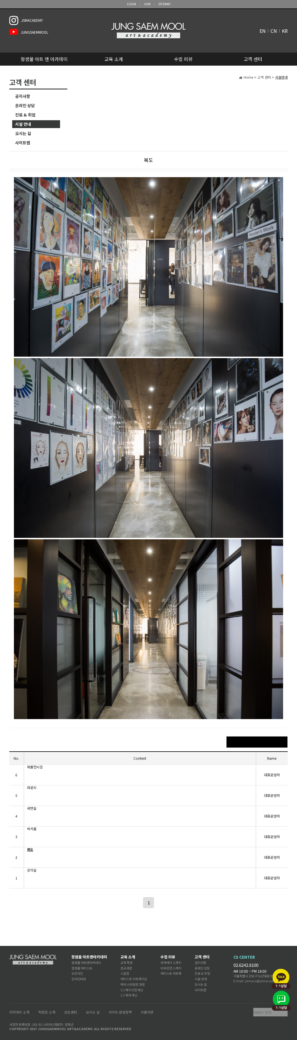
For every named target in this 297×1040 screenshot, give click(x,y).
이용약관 (147, 1012)
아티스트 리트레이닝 (133, 978)
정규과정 (126, 968)
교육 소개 (113, 58)
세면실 (32, 808)
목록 (256, 742)
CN (274, 30)
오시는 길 (23, 133)
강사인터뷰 (78, 978)
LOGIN (131, 4)
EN (263, 30)
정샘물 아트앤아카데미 (89, 957)
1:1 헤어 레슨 (128, 995)
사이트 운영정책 (120, 1012)
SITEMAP (164, 4)
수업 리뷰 (183, 58)
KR (285, 30)
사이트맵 (22, 143)
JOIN (147, 4)
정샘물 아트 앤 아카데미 (44, 58)
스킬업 (124, 973)
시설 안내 (23, 124)
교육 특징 (126, 962)
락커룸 (32, 829)
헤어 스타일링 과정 (132, 984)
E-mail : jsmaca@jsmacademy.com (260, 980)
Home (248, 77)
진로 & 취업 (25, 115)
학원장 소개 (46, 1012)
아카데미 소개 (19, 1012)
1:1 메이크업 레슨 (131, 989)
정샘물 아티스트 (81, 968)
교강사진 (77, 973)
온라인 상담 (25, 105)
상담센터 (70, 1012)
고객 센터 (253, 58)
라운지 (32, 787)
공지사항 (22, 96)
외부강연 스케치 (170, 968)
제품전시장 (35, 767)
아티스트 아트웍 (170, 973)
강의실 (32, 870)
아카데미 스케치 (170, 962)
